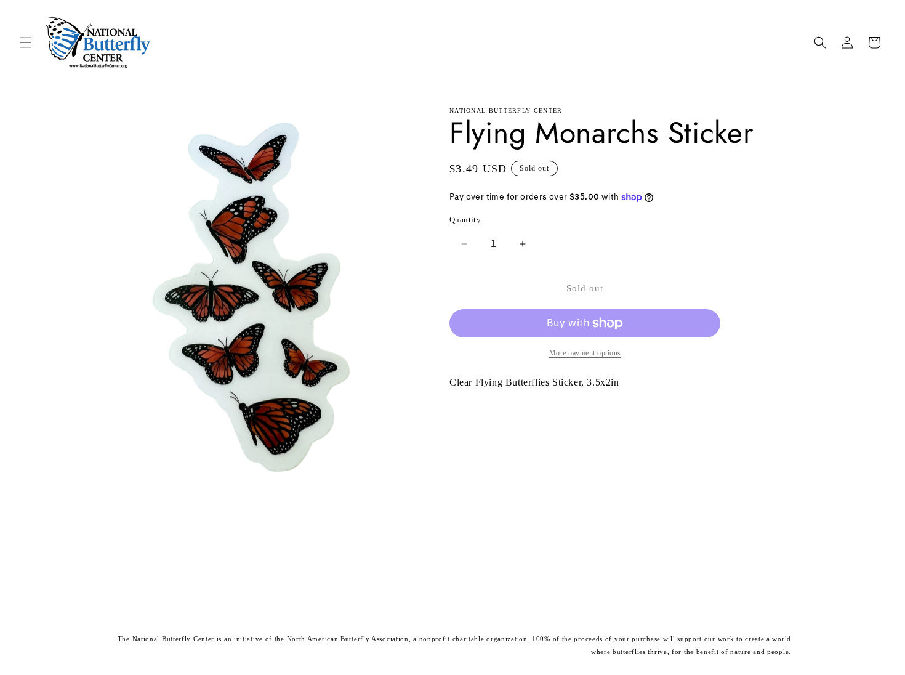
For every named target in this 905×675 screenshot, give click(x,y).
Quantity (465, 219)
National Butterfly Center (173, 638)
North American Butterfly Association (348, 638)
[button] (25, 42)
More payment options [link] (585, 353)
